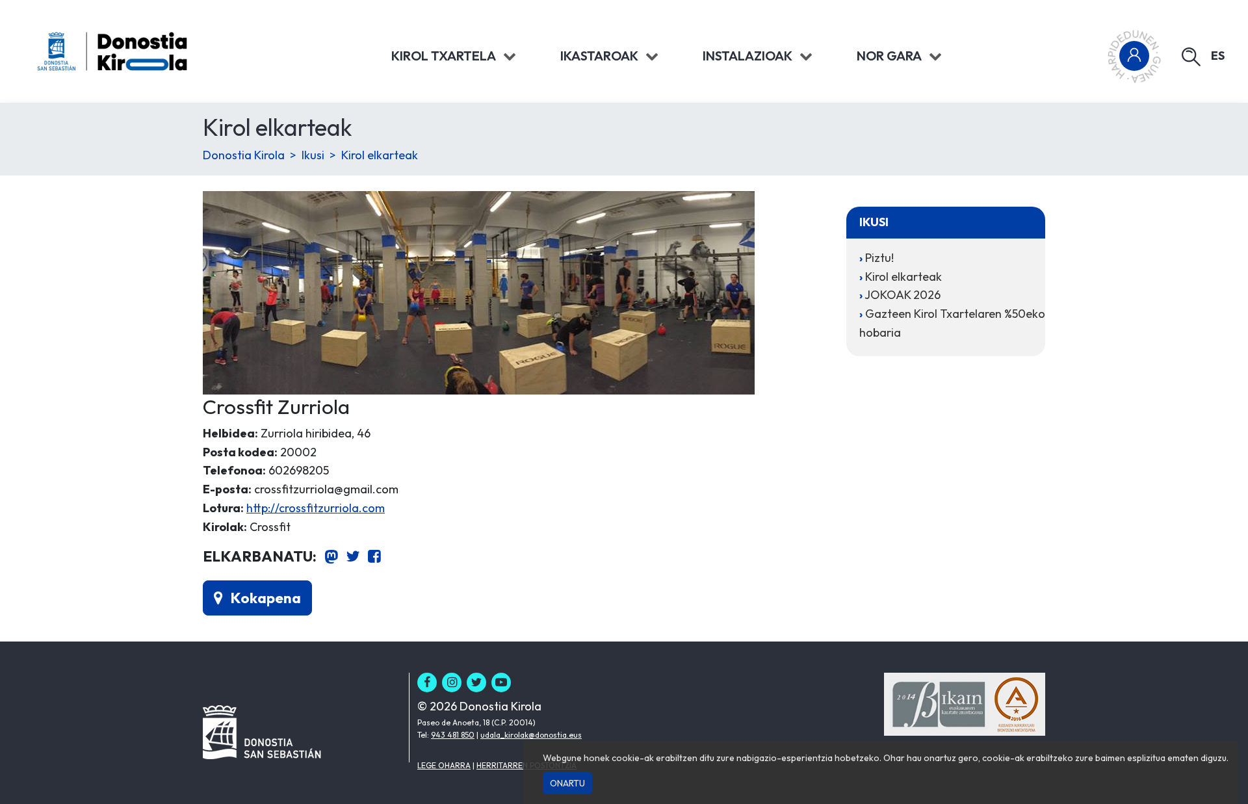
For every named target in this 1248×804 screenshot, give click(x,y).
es (1218, 55)
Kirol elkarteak (379, 155)
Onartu (567, 783)
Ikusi (313, 155)
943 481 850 (452, 735)
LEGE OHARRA (444, 765)
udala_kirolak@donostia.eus (531, 735)
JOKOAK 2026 (902, 294)
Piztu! (879, 257)
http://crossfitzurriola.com (315, 507)
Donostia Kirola (244, 155)
